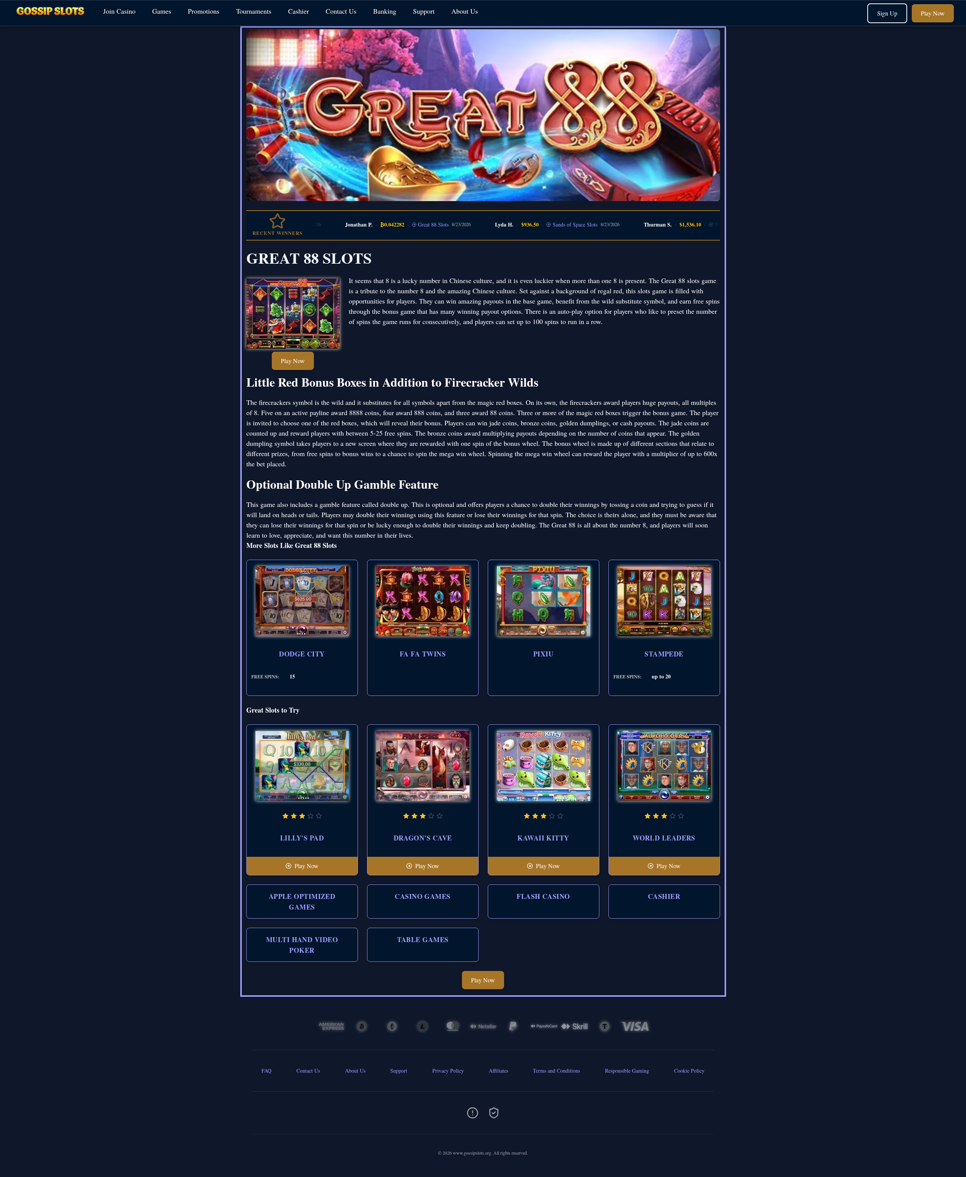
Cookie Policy (689, 1070)
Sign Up (887, 13)
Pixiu (543, 654)
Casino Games (422, 896)
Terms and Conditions (556, 1070)
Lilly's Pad (302, 838)
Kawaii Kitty (543, 838)
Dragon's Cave (423, 838)
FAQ (266, 1070)
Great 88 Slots (404, 224)
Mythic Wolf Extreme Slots (715, 224)
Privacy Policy (448, 1070)
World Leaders (664, 838)
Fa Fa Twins (423, 654)
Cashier (298, 11)
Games (161, 11)
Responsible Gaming (627, 1070)
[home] (50, 20)
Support (424, 11)
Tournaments (253, 11)
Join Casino (119, 11)
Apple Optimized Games (302, 901)
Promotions (203, 11)
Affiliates (498, 1070)
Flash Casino (543, 896)
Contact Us (341, 11)
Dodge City (302, 654)
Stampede (664, 654)
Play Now (933, 13)
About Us (464, 11)
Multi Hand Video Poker (302, 945)
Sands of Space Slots (546, 224)
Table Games (423, 939)
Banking (384, 11)
